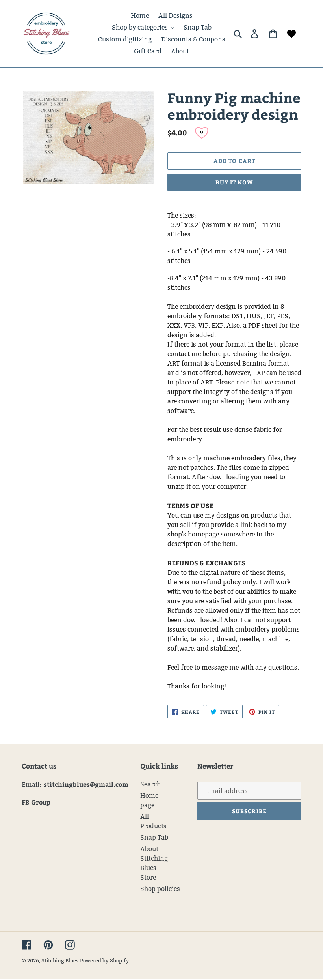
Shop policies (160, 889)
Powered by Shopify (104, 960)
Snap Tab (154, 837)
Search (150, 784)
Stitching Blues (59, 960)
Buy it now (234, 182)
